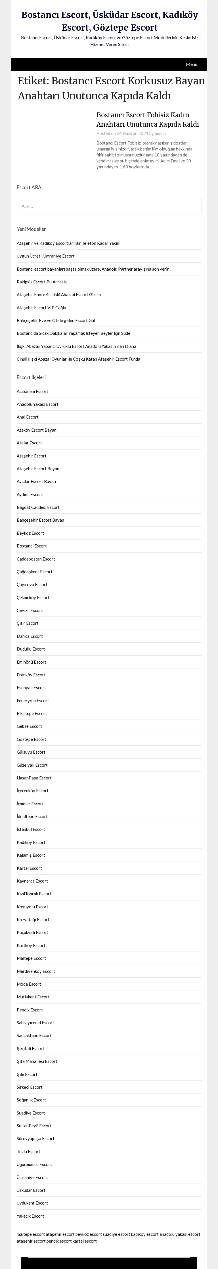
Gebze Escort (29, 726)
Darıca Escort (30, 636)
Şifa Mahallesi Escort (37, 1061)
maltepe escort (31, 1234)
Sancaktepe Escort (34, 1035)
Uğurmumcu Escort (34, 1164)
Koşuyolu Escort (32, 906)
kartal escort (85, 1240)
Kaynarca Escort (32, 880)
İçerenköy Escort (33, 790)
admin (160, 133)
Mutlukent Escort (33, 996)
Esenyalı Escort (31, 687)
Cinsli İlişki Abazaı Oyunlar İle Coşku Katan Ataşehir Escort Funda (78, 358)
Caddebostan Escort (36, 558)
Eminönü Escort (31, 661)
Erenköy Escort (31, 674)
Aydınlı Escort (30, 494)
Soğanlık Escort (31, 1099)
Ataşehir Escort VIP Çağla (41, 307)
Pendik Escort (30, 1009)
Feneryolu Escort (33, 700)
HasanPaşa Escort (34, 777)
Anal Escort (28, 416)
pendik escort (59, 1240)
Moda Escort (29, 983)
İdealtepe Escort (32, 816)
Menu (191, 64)
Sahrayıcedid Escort (35, 1022)
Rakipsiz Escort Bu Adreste (42, 281)
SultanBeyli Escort (34, 1125)
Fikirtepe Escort (32, 713)
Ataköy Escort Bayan (36, 429)
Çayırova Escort (32, 584)
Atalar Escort (29, 442)
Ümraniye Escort (32, 1177)
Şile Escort (27, 1074)
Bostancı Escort (32, 545)
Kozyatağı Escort (33, 919)
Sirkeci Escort (30, 1087)
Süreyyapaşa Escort (35, 1138)
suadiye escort (116, 1234)
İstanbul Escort (31, 829)
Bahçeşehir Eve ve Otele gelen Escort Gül (56, 320)
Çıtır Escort (28, 623)
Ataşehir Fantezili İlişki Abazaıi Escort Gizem (59, 294)
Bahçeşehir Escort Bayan (40, 519)
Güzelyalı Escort (32, 765)
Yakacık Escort (30, 1215)
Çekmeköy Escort (33, 597)
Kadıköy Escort (31, 842)
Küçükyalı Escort (32, 932)
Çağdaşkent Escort (35, 571)
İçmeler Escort (30, 803)
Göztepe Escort (31, 739)
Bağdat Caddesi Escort (38, 507)
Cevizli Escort (30, 610)
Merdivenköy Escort (36, 971)
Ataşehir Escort (32, 455)
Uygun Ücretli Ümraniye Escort (46, 255)
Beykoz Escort (30, 533)
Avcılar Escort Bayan (36, 481)
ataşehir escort (60, 1234)
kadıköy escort (145, 1234)
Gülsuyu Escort (31, 751)
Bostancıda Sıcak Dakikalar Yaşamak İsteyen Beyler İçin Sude (73, 333)
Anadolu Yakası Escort (37, 404)
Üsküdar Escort (31, 1190)
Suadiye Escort (31, 1112)
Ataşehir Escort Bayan (38, 468)
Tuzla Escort (28, 1151)
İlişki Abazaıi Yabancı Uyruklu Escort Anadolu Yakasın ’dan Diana (76, 346)
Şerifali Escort (30, 1048)
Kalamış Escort (31, 855)
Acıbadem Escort (32, 391)
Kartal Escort (29, 868)
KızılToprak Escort (34, 893)
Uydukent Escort (32, 1202)
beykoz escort (89, 1234)
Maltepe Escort (31, 958)
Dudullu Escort (31, 648)
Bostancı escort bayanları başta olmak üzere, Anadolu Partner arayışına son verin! (94, 268)
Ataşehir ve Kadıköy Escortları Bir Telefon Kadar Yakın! (69, 243)
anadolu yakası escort (180, 1234)
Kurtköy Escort (31, 945)
